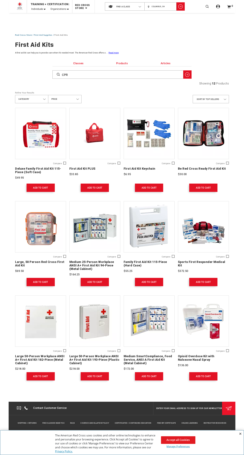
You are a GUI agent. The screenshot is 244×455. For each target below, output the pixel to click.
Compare (57, 163)
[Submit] (228, 408)
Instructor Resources (214, 423)
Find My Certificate (166, 423)
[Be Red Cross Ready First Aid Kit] (203, 133)
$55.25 (128, 271)
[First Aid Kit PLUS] (95, 133)
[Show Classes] (180, 6)
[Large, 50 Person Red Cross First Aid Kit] (40, 226)
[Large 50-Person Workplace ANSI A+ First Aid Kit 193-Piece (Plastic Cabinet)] (95, 321)
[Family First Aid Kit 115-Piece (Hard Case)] (149, 226)
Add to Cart (40, 187)
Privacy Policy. (64, 451)
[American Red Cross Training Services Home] (20, 6)
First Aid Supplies (43, 35)
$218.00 (20, 368)
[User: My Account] (218, 8)
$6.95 (127, 174)
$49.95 (19, 177)
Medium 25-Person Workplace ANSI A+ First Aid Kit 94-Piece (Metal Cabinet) (91, 265)
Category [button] (23, 99)
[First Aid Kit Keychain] (149, 133)
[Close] (240, 433)
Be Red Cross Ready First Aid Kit (202, 168)
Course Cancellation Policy (94, 423)
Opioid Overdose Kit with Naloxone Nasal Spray (196, 357)
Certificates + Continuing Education (133, 423)
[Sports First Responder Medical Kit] (203, 226)
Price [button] (54, 99)
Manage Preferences (178, 446)
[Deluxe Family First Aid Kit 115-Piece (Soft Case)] (40, 133)
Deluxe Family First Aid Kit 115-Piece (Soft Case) (38, 170)
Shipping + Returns (27, 423)
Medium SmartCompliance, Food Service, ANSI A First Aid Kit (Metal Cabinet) (148, 359)
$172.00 (129, 368)
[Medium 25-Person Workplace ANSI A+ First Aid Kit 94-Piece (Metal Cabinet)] (95, 226)
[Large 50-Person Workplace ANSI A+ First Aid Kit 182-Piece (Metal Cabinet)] (40, 321)
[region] (122, 442)
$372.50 (183, 271)
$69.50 (19, 271)
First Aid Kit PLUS (82, 168)
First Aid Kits (61, 35)
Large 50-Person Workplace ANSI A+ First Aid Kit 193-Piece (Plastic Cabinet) (94, 359)
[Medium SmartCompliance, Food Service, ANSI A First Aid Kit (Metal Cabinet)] (149, 321)
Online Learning (189, 423)
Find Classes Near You (53, 423)
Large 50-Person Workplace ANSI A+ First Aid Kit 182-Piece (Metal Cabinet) (39, 359)
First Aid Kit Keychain (139, 168)
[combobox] (125, 6)
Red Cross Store (23, 35)
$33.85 (73, 174)
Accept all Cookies (178, 440)
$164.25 (74, 274)
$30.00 (182, 174)
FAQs (72, 423)
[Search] (207, 8)
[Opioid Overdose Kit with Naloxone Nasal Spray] (203, 321)
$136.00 (183, 365)
